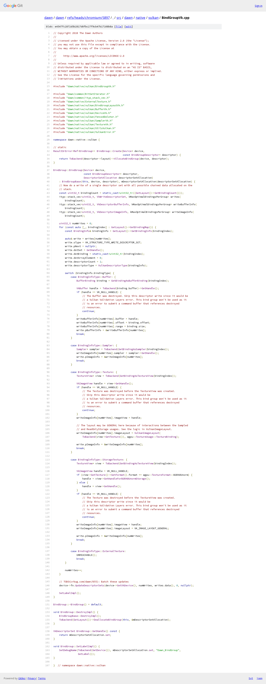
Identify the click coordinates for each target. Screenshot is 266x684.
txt (251, 678)
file (118, 26)
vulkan (153, 17)
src (119, 17)
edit (129, 26)
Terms (42, 678)
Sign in (258, 5)
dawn (48, 17)
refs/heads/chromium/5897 (88, 17)
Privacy (32, 678)
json (259, 678)
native (140, 17)
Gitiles (21, 678)
